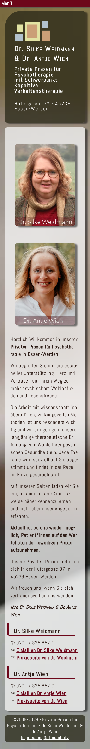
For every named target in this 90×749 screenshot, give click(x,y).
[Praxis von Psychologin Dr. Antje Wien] (45, 323)
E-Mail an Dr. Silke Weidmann (47, 650)
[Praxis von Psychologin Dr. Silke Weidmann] (45, 224)
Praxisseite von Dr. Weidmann (48, 658)
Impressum (31, 738)
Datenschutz (56, 738)
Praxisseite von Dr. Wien (42, 701)
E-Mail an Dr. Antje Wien (41, 693)
